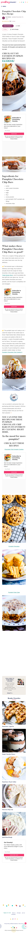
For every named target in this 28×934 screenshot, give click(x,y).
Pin (6, 29)
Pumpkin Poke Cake (14, 592)
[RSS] (20, 2)
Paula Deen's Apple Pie (8, 726)
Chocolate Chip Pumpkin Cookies (14, 449)
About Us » (10, 693)
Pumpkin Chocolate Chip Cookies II (12, 352)
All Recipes (19, 912)
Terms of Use (21, 923)
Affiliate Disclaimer (14, 923)
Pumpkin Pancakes (14, 546)
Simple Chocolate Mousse (8, 754)
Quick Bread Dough (7, 837)
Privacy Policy (7, 923)
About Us (14, 912)
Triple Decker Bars (7, 275)
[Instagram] (27, 2)
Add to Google (15, 29)
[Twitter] (23, 2)
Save (18, 25)
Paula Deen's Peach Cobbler (9, 782)
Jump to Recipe (7, 25)
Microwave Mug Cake (7, 809)
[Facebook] (21, 2)
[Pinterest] (25, 2)
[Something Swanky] (8, 2)
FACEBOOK (8, 60)
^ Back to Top (7, 912)
